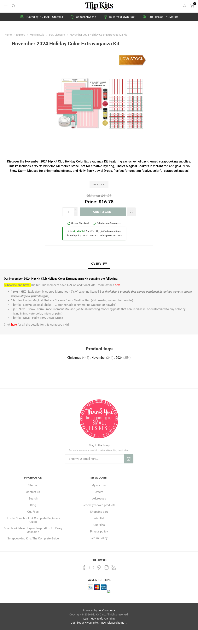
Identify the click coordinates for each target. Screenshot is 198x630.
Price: (91, 202)
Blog (33, 505)
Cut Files (33, 511)
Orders (99, 492)
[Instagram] (106, 567)
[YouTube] (92, 567)
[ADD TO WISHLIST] (131, 211)
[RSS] (114, 567)
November (98, 358)
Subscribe (128, 458)
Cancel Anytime (86, 16)
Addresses (99, 498)
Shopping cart (99, 511)
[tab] (99, 264)
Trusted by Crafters (44, 16)
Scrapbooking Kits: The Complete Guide (33, 538)
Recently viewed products (99, 505)
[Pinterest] (99, 567)
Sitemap (33, 485)
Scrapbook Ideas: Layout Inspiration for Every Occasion (33, 530)
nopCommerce (106, 610)
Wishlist (99, 518)
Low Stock (131, 59)
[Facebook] (84, 567)
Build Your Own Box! (122, 16)
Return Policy (99, 538)
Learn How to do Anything (99, 618)
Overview (99, 263)
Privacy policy (99, 531)
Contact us (33, 492)
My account (99, 485)
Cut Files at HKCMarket (163, 16)
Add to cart (103, 211)
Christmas (74, 358)
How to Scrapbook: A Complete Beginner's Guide (33, 520)
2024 (119, 358)
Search (33, 498)
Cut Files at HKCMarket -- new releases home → (99, 622)
